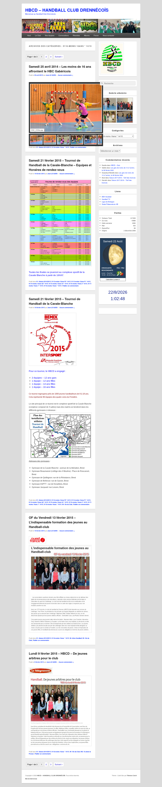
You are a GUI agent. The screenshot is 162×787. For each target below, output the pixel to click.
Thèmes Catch (132, 775)
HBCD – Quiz (115, 165)
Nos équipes (49, 35)
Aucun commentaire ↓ (65, 75)
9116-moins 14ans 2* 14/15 (78, 284)
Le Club (38, 35)
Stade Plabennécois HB (110, 204)
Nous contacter (108, 35)
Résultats (76, 35)
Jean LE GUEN (51, 75)
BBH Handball (106, 197)
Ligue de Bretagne (108, 202)
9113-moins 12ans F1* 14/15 (80, 281)
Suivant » (59, 56)
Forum (96, 35)
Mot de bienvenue (31, 779)
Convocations (63, 35)
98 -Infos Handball (76, 638)
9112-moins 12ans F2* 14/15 (61, 281)
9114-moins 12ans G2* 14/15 (38, 284)
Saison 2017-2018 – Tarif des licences (122, 178)
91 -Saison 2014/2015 (43, 147)
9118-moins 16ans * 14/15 (60, 147)
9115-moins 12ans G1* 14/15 (58, 284)
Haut (29, 35)
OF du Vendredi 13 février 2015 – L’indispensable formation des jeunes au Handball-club (58, 522)
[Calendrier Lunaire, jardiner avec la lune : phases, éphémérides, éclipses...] (113, 280)
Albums (87, 35)
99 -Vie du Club (67, 504)
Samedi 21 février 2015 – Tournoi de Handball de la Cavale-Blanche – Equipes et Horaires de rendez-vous (60, 165)
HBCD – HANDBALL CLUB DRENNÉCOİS (67, 10)
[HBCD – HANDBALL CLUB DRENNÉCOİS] (81, 32)
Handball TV (106, 199)
